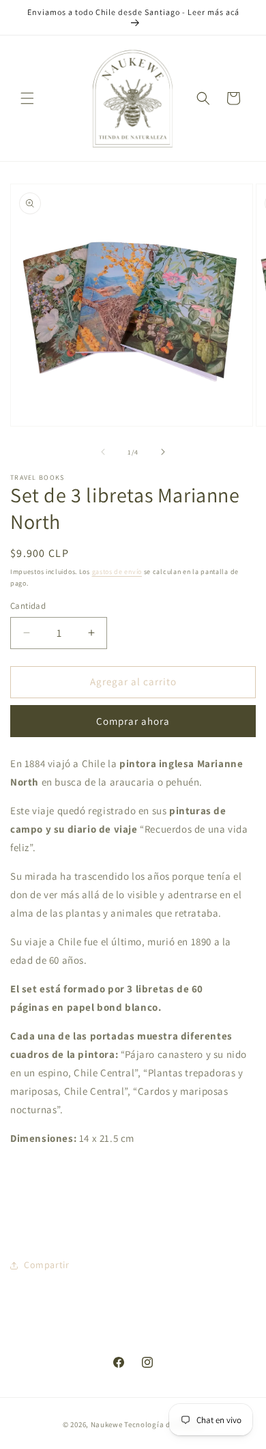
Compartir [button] (46, 1265)
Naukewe (107, 1424)
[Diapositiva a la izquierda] (103, 452)
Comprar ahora (133, 721)
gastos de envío (117, 571)
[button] (27, 98)
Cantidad (28, 606)
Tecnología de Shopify (163, 1424)
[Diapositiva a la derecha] (163, 452)
